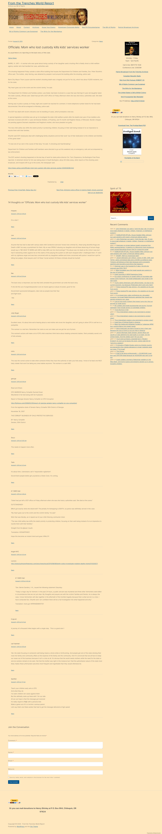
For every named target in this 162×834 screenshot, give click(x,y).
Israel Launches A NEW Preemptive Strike (128, 274)
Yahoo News (12, 58)
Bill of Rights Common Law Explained (23, 31)
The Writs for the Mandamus (51, 31)
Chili (61, 182)
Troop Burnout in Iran (121, 310)
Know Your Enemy (49, 27)
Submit (151, 218)
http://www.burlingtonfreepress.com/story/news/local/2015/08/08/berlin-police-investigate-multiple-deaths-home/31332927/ (54, 563)
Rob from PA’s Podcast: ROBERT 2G (132, 80)
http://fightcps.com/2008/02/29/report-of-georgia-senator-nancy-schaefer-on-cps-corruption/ (44, 403)
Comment (12, 740)
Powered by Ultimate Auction (154, 833)
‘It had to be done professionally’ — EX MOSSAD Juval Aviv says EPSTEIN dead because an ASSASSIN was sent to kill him (131, 355)
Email (10, 761)
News (101, 41)
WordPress (21, 826)
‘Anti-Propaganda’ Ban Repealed (132, 97)
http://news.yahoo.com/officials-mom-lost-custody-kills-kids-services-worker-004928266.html (41, 168)
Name (10, 752)
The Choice (120, 351)
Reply (12, 226)
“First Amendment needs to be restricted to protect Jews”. (133, 320)
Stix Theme (34, 826)
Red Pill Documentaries (91, 27)
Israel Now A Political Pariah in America (127, 322)
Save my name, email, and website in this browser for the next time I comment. (35, 777)
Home (11, 27)
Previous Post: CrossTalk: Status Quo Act (22, 190)
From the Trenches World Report (31, 3)
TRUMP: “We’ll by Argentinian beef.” (127, 256)
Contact (27, 27)
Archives (35, 27)
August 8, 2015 (17, 41)
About (18, 27)
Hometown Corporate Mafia (68, 27)
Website (11, 769)
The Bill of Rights (109, 27)
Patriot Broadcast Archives (128, 27)
